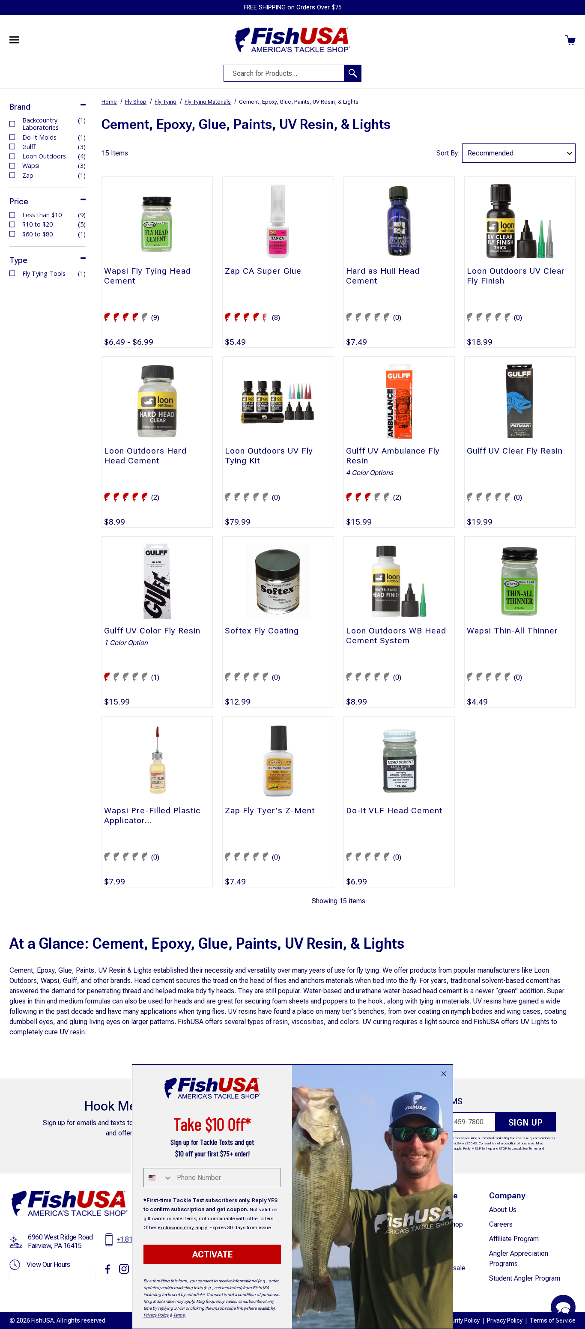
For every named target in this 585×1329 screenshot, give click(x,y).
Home (109, 102)
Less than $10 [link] (54, 214)
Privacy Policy (504, 1320)
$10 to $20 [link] (54, 224)
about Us (502, 1210)
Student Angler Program (524, 1278)
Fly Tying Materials (208, 102)
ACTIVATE (212, 1254)
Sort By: (448, 153)
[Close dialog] (444, 1074)
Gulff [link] (54, 146)
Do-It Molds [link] (54, 137)
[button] (563, 1307)
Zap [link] (54, 175)
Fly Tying (165, 102)
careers (501, 1224)
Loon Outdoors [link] (54, 156)
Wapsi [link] (54, 165)
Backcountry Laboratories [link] (54, 123)
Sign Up (525, 1122)
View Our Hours (48, 1264)
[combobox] (158, 1177)
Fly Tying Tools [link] (54, 273)
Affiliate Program (514, 1239)
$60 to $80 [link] (54, 234)
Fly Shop (135, 102)
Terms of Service (553, 1320)
